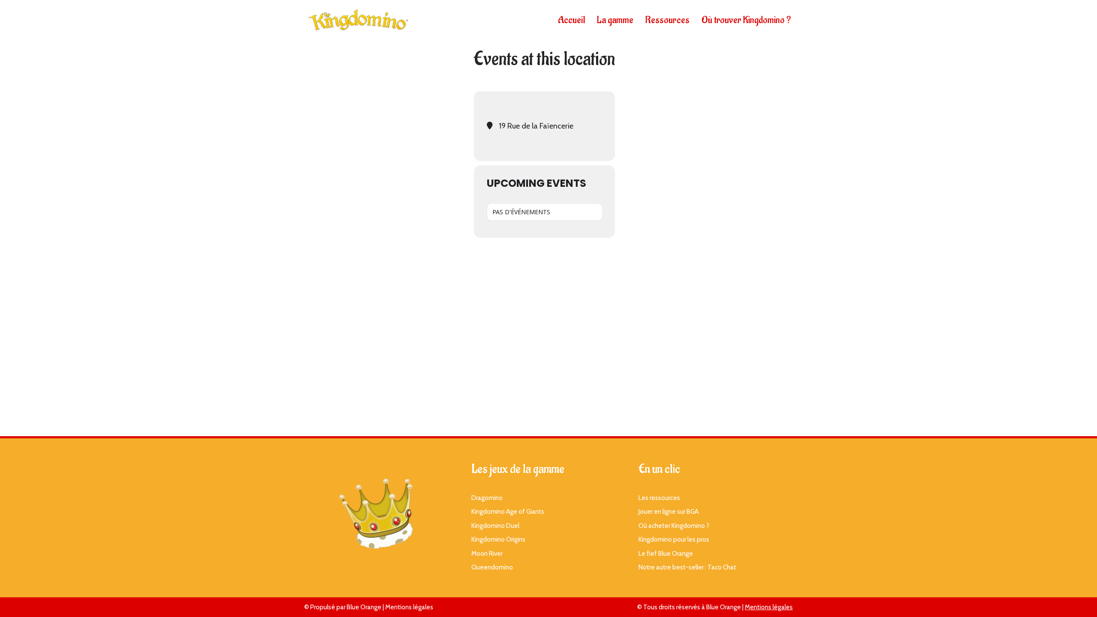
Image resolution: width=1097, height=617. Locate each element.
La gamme (615, 20)
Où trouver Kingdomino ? (746, 20)
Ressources (667, 20)
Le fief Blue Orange (665, 553)
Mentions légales (409, 607)
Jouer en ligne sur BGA (668, 511)
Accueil (571, 20)
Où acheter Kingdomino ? (673, 526)
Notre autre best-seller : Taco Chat (687, 567)
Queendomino (492, 567)
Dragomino (487, 498)
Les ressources (659, 498)
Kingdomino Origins (498, 539)
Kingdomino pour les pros (673, 539)
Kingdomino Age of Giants (507, 511)
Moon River (487, 553)
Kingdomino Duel (495, 526)
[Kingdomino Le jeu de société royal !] (357, 20)
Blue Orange (364, 607)
